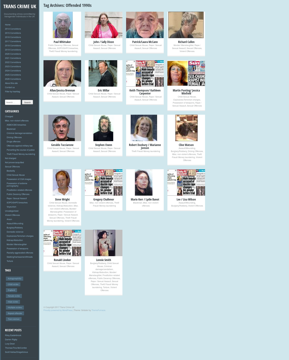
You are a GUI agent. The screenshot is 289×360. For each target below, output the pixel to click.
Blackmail (11, 128)
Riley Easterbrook (13, 335)
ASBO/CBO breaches (16, 124)
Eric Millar (103, 90)
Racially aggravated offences (20, 252)
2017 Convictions (13, 41)
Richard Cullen (186, 42)
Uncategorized (11, 210)
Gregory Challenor (103, 199)
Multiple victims (15, 307)
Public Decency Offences (18, 194)
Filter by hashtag (12, 91)
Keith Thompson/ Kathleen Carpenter (145, 91)
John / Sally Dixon (103, 42)
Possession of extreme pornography (17, 184)
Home (8, 24)
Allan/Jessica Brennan (62, 90)
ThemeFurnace (98, 310)
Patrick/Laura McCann (145, 42)
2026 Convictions (13, 78)
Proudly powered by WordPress (57, 310)
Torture (10, 261)
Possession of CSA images (19, 179)
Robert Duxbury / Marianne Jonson (145, 146)
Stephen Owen (103, 145)
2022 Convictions (13, 62)
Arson (9, 219)
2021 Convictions (13, 58)
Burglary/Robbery (15, 227)
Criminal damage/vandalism (19, 133)
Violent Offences (12, 215)
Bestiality (11, 170)
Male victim (13, 302)
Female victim (14, 296)
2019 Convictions (13, 49)
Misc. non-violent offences (17, 120)
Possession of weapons (17, 248)
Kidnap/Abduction (15, 240)
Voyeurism (11, 206)
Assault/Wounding (15, 223)
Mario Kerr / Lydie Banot (145, 199)
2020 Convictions (13, 53)
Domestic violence (15, 231)
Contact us (10, 87)
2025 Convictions (13, 74)
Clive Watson (186, 145)
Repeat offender (15, 313)
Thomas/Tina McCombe (16, 347)
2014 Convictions (13, 28)
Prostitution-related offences (19, 189)
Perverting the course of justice (21, 149)
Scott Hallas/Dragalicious (16, 351)
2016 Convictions (13, 37)
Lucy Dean (10, 343)
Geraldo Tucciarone (62, 145)
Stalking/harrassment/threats (20, 256)
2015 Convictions (13, 32)
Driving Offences (14, 137)
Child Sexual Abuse (16, 174)
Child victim (13, 284)
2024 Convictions (13, 70)
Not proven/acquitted (14, 162)
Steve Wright (62, 199)
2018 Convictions (13, 45)
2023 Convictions (13, 66)
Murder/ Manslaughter (17, 244)
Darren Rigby (11, 339)
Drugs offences (13, 141)
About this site (11, 83)
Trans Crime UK (19, 6)
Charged (9, 116)
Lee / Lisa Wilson (186, 199)
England (11, 290)
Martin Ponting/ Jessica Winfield (186, 91)
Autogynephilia (14, 279)
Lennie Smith (103, 260)
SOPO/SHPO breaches (17, 202)
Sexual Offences (12, 166)
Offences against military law (20, 145)
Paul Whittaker (62, 42)
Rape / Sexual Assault (17, 198)
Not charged (10, 158)
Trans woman (14, 319)
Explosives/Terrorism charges (20, 235)
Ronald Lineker (62, 260)
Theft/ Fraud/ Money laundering (21, 153)
